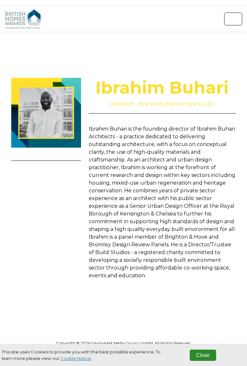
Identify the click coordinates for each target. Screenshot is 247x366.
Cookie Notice (75, 358)
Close (203, 355)
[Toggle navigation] (233, 19)
